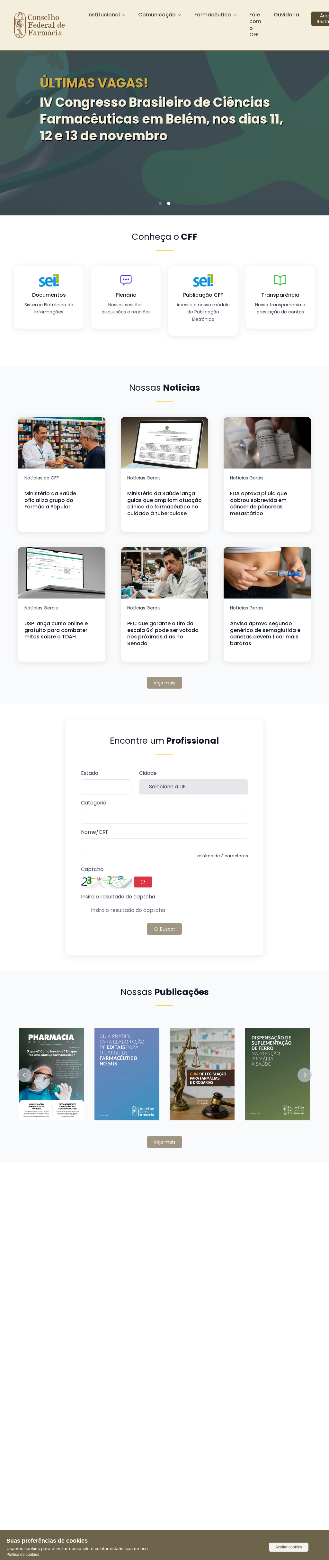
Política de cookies (22, 1554)
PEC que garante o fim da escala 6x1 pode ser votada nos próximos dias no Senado (163, 633)
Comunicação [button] (157, 14)
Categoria (93, 803)
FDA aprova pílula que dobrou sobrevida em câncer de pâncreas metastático (258, 503)
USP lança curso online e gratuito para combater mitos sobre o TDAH (56, 630)
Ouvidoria (286, 14)
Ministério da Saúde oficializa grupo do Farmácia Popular (50, 500)
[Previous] (15, 122)
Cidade (148, 773)
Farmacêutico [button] (212, 14)
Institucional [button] (103, 14)
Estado (89, 773)
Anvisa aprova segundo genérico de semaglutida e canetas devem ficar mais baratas (265, 633)
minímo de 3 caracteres (222, 856)
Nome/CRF (95, 832)
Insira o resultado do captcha (118, 897)
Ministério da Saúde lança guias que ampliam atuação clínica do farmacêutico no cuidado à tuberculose (164, 503)
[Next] (314, 122)
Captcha (92, 869)
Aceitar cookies (288, 1547)
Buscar (167, 929)
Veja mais (164, 683)
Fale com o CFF (255, 24)
